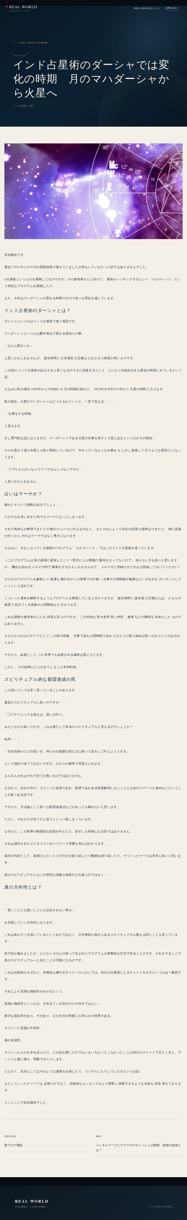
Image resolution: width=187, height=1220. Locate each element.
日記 (31, 105)
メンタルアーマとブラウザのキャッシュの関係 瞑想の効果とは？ (138, 1147)
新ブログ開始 (13, 1145)
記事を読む (172, 8)
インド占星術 (20, 105)
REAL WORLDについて (147, 8)
